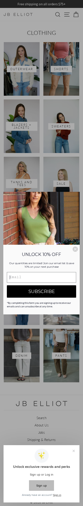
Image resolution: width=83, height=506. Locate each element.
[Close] (75, 249)
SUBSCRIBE (41, 291)
